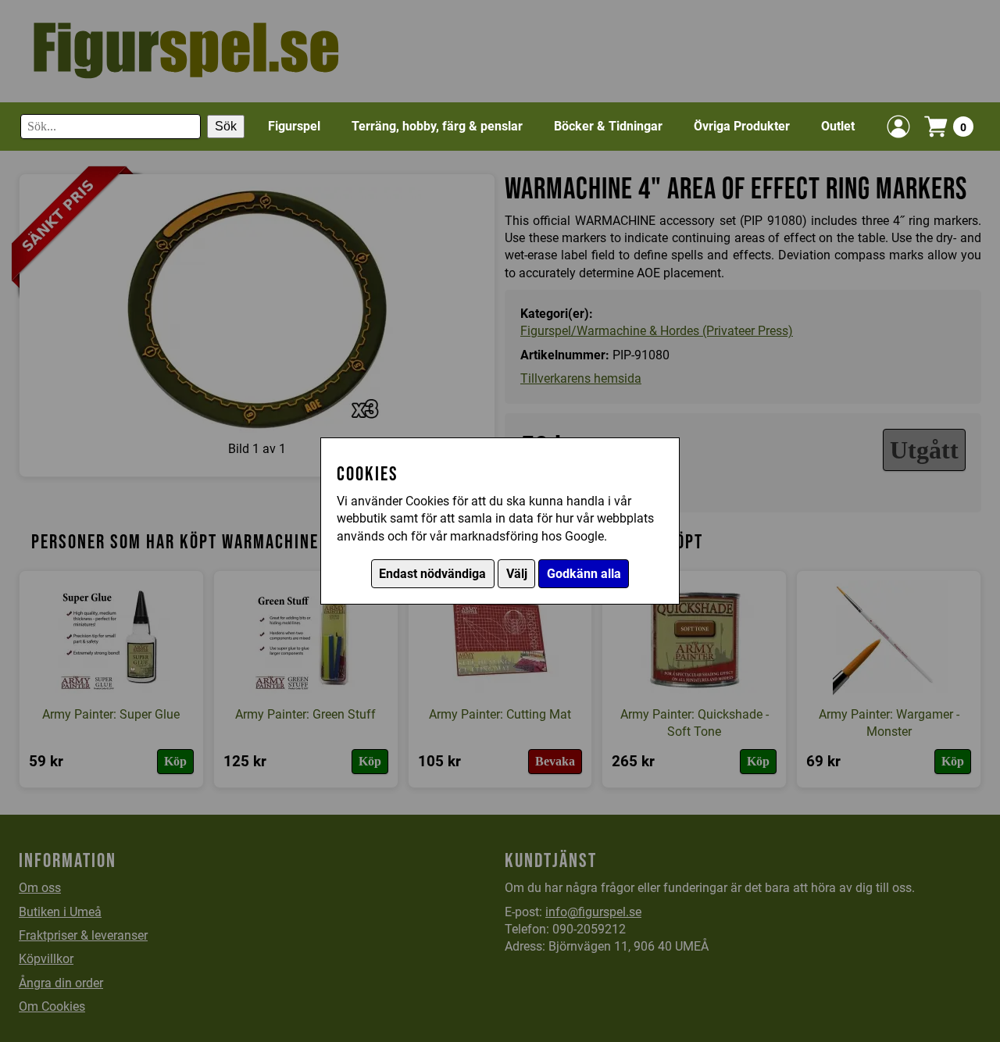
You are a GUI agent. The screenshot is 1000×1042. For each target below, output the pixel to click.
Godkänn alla (584, 573)
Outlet (838, 126)
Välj (516, 573)
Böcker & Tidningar (608, 126)
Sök (226, 126)
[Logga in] (898, 126)
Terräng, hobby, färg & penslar (437, 126)
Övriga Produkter (742, 126)
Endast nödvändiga (432, 573)
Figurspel (294, 126)
